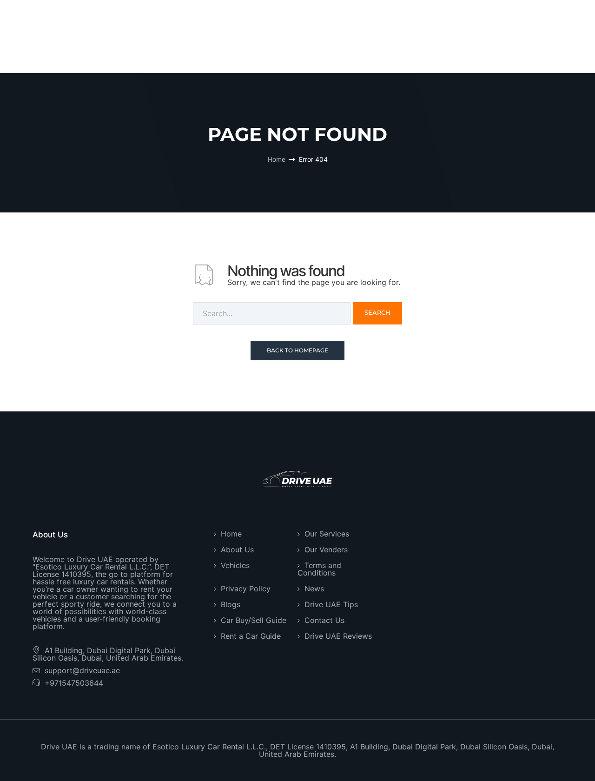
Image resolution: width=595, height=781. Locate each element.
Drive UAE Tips (331, 604)
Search (377, 312)
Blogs (230, 604)
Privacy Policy (246, 588)
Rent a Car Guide (251, 636)
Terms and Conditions (319, 569)
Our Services (326, 533)
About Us (237, 549)
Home (276, 159)
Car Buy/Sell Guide (253, 620)
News (314, 588)
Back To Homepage (297, 350)
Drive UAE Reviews (338, 636)
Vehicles (235, 565)
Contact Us (324, 620)
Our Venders (326, 549)
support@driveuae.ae (82, 670)
